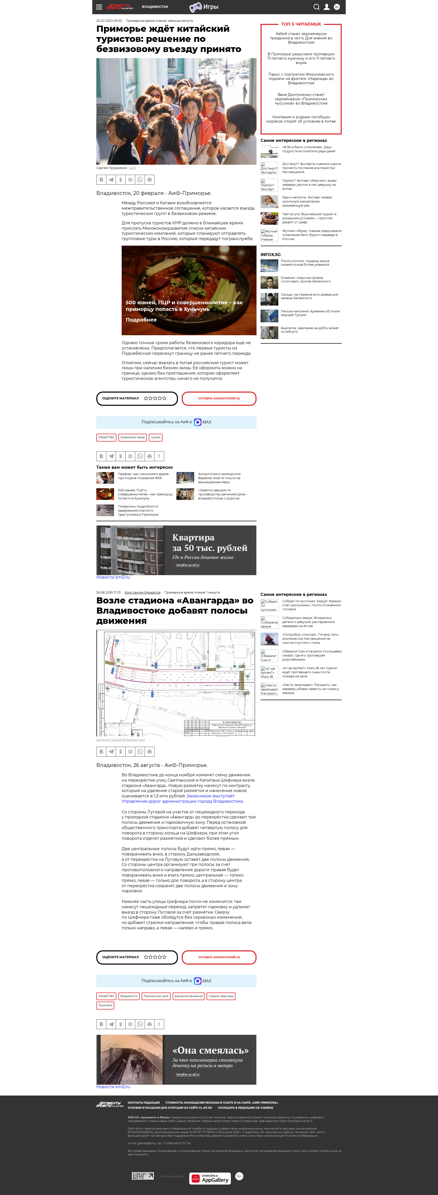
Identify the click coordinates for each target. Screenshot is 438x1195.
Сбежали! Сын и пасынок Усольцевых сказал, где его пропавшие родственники (312, 655)
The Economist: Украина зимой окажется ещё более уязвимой (305, 262)
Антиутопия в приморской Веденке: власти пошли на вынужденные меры (219, 478)
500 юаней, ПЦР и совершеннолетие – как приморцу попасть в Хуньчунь (184, 305)
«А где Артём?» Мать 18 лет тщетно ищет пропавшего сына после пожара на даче (309, 672)
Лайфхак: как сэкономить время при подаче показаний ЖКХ (143, 476)
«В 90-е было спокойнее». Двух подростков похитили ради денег (309, 149)
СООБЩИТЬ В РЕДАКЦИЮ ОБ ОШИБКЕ (245, 1107)
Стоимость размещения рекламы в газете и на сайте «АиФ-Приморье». (222, 1102)
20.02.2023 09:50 (109, 21)
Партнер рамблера (171, 1176)
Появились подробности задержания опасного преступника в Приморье (138, 510)
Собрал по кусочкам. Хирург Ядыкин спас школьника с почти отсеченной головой (311, 605)
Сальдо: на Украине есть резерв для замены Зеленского (309, 296)
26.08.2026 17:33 (108, 592)
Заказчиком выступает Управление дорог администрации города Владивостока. (183, 799)
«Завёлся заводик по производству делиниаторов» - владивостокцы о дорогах (223, 494)
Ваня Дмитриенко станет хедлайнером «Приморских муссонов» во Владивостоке (301, 99)
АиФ (132, 168)
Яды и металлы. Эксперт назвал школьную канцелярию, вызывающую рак (307, 201)
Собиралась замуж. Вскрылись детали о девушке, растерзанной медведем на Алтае (308, 622)
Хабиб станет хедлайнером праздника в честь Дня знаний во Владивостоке (301, 38)
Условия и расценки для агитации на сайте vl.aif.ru (170, 1107)
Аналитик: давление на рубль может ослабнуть (310, 329)
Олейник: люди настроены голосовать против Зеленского (306, 279)
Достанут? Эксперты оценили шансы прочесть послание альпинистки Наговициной (311, 168)
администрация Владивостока (120, 740)
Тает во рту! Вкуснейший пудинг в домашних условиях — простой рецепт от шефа (309, 218)
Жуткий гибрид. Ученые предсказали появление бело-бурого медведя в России (311, 235)
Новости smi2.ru (113, 577)
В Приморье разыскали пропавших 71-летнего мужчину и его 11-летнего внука (301, 58)
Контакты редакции (144, 1102)
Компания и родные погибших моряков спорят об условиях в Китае (301, 119)
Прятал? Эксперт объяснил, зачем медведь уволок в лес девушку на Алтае (309, 185)
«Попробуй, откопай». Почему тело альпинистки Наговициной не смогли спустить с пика (310, 639)
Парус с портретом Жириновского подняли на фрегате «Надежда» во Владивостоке (301, 78)
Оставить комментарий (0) (219, 398)
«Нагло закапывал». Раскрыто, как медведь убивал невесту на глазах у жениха (310, 689)
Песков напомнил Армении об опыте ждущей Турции (310, 313)
